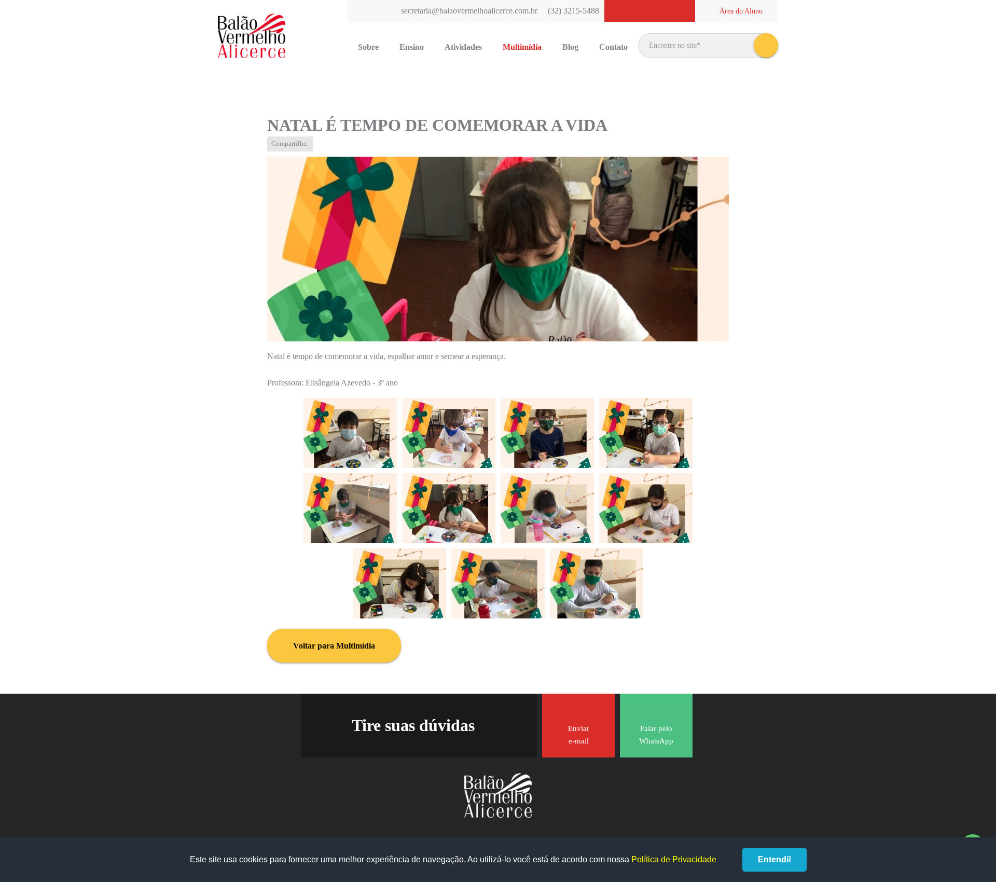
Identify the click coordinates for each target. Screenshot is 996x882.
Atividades (463, 47)
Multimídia (522, 47)
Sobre (368, 47)
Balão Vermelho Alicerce (251, 36)
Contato (613, 47)
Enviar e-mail (578, 734)
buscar (766, 45)
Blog (570, 47)
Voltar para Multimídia (334, 645)
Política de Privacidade (673, 859)
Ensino (411, 47)
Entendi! (774, 859)
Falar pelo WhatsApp (656, 734)
